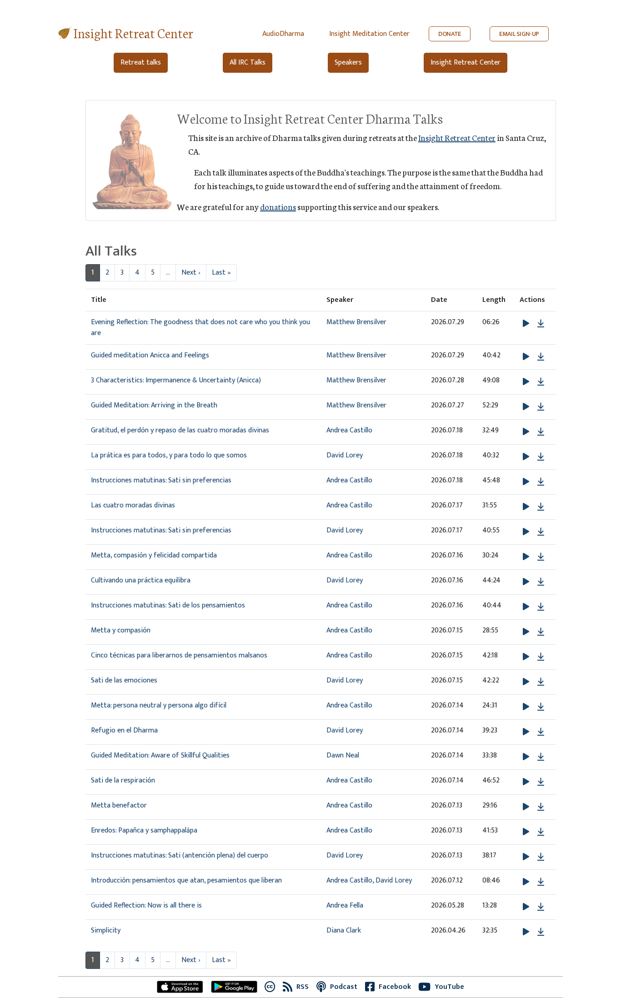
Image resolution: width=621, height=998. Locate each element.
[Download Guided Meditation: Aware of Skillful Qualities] (540, 757)
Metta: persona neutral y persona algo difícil (158, 705)
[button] (527, 323)
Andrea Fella (344, 905)
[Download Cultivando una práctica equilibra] (540, 582)
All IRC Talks (247, 62)
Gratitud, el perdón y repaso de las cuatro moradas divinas (180, 430)
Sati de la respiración (123, 780)
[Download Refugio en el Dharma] (540, 732)
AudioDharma (283, 34)
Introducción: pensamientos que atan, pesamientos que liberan (186, 880)
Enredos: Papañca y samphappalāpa (144, 830)
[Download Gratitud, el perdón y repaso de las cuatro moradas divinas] (540, 432)
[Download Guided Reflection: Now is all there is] (540, 907)
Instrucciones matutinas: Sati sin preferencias (161, 480)
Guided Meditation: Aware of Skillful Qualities (160, 755)
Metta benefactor (119, 805)
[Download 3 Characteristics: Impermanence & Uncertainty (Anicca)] (540, 382)
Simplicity (105, 930)
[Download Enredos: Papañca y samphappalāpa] (540, 832)
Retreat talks (140, 62)
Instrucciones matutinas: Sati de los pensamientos (168, 605)
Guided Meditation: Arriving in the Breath (154, 405)
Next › (190, 272)
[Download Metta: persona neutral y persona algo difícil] (540, 707)
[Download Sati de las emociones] (540, 682)
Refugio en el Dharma (124, 730)
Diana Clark (343, 930)
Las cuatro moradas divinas (133, 505)
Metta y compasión (120, 630)
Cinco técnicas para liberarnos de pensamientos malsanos (179, 655)
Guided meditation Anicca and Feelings (150, 355)
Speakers (348, 62)
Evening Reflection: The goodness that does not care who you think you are (200, 327)
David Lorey (344, 455)
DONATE (449, 34)
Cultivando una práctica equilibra (140, 580)
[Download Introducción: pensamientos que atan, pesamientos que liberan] (540, 882)
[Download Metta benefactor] (540, 807)
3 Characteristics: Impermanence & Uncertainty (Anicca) (176, 380)
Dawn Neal (342, 755)
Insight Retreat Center (133, 32)
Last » (221, 272)
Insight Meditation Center (369, 34)
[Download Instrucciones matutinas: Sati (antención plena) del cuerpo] (540, 857)
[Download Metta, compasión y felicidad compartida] (540, 557)
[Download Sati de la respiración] (540, 782)
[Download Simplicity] (540, 932)
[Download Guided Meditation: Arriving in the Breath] (540, 407)
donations (278, 206)
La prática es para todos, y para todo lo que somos (169, 455)
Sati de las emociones (124, 680)
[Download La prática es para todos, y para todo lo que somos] (540, 457)
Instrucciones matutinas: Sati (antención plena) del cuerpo (179, 855)
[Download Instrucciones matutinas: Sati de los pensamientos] (540, 607)
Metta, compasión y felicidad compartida (154, 555)
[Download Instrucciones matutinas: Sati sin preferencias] (540, 482)
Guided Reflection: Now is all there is (146, 905)
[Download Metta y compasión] (540, 632)
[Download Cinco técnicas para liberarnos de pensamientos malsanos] (540, 657)
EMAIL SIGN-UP (519, 34)
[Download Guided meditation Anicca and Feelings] (540, 357)
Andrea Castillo (349, 430)
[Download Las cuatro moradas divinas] (540, 507)
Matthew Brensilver (356, 322)
